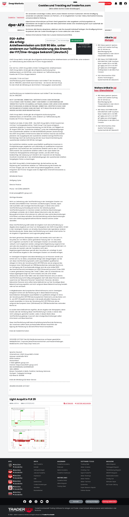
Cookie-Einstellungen (48, 31)
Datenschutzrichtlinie (64, 35)
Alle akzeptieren (76, 40)
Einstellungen (51, 40)
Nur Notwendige (63, 40)
